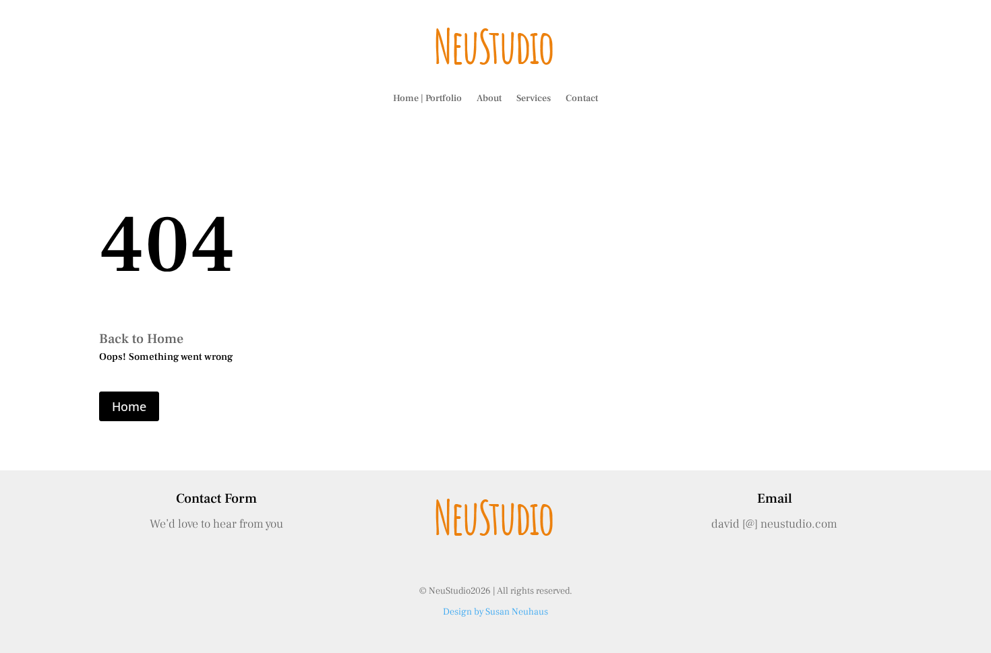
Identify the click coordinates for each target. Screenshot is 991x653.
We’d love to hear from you (216, 524)
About (489, 98)
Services (533, 98)
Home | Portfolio (427, 98)
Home (129, 406)
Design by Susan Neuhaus (495, 612)
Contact (582, 98)
